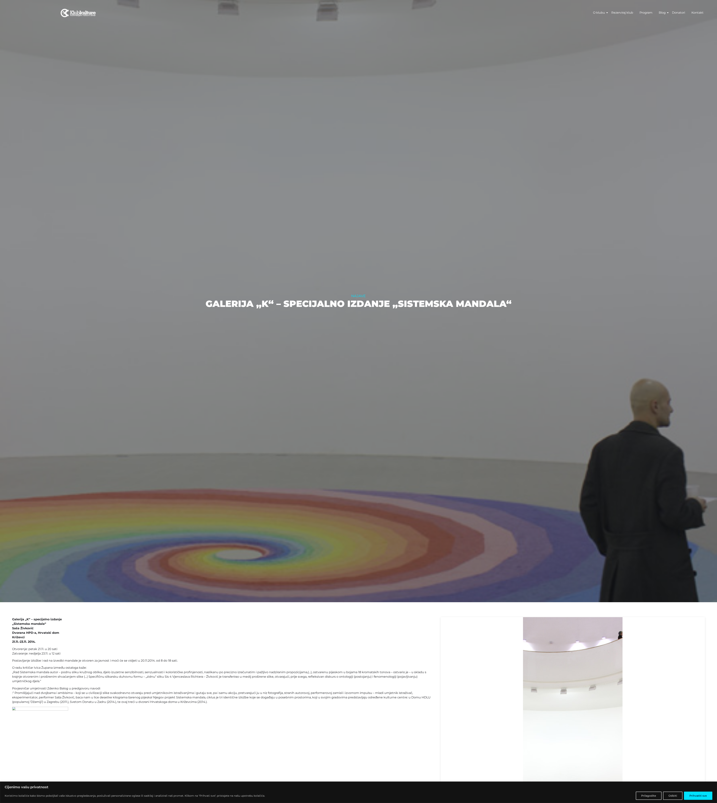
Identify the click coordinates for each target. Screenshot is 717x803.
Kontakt (697, 12)
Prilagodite (648, 795)
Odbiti (672, 795)
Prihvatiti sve (698, 795)
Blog (662, 12)
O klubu (599, 12)
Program (646, 12)
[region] (358, 792)
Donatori (678, 12)
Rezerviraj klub (622, 12)
